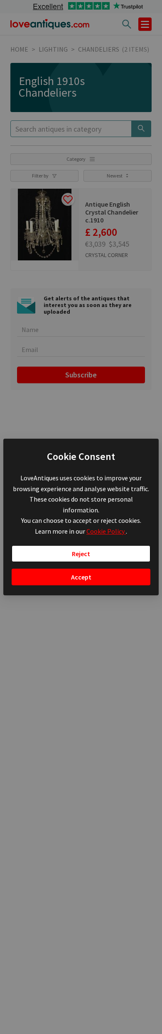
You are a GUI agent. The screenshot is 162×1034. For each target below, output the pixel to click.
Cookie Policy (106, 531)
